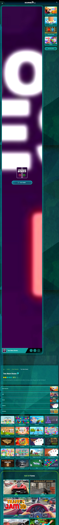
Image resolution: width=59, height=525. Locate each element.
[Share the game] (38, 350)
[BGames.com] (4, 369)
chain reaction (15, 369)
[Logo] (29, 2)
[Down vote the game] (34, 350)
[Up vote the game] (31, 350)
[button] (56, 2)
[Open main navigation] (2, 3)
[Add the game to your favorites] (18, 373)
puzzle (8, 369)
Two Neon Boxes (24, 369)
